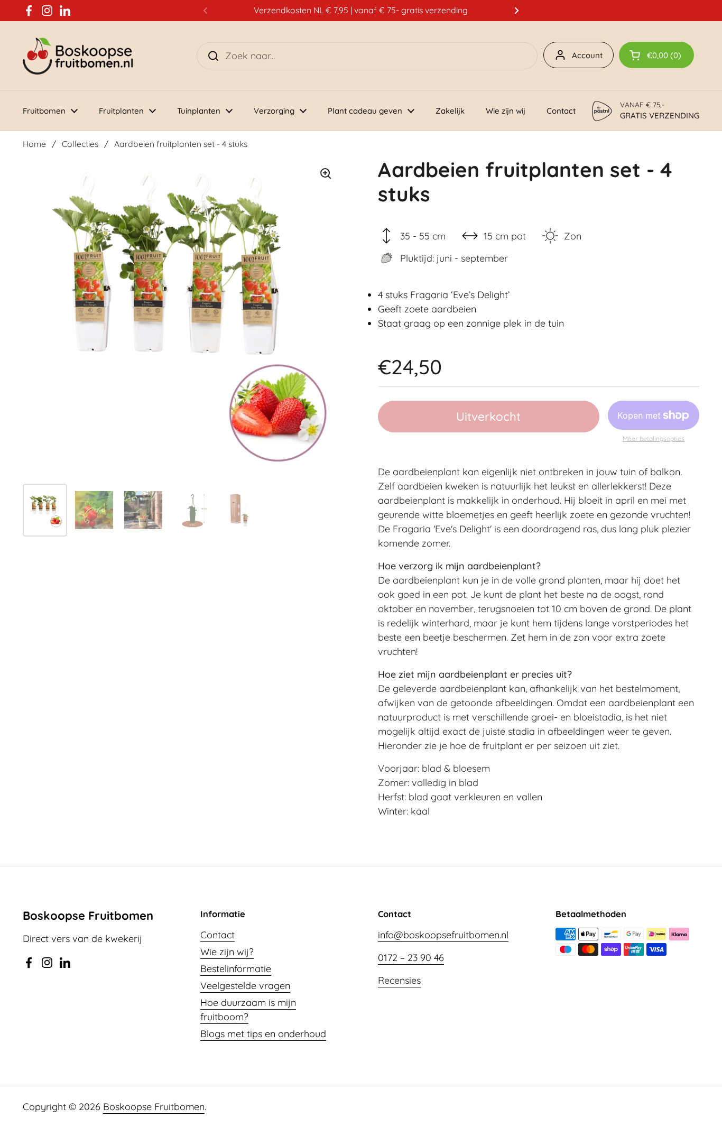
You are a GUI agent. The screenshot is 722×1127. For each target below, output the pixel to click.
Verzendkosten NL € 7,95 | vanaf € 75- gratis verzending (361, 10)
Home (34, 143)
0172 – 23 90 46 (411, 958)
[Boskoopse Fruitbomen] (78, 56)
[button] (656, 55)
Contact (217, 935)
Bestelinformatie (235, 969)
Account (587, 55)
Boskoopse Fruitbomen (154, 1107)
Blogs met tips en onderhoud (263, 1034)
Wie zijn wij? (227, 952)
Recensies (399, 980)
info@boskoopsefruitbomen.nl (443, 935)
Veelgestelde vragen (245, 986)
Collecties (80, 143)
